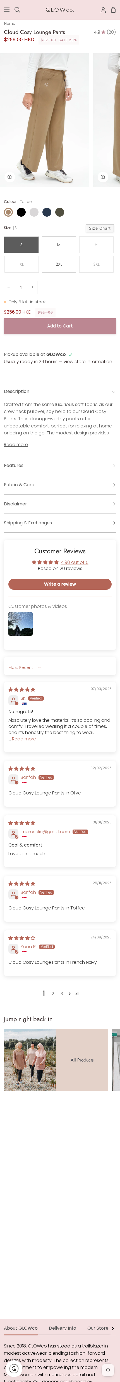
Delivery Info (62, 1328)
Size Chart (100, 228)
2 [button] (53, 993)
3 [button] (62, 993)
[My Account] (101, 9)
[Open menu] (5, 10)
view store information (88, 361)
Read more (16, 444)
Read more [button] (24, 739)
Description (16, 391)
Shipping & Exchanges (28, 523)
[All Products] (56, 1060)
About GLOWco (21, 1328)
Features (13, 465)
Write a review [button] (60, 584)
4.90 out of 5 (74, 562)
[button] (69, 993)
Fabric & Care (19, 484)
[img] (21, 689)
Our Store (98, 1328)
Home (9, 23)
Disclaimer (15, 504)
